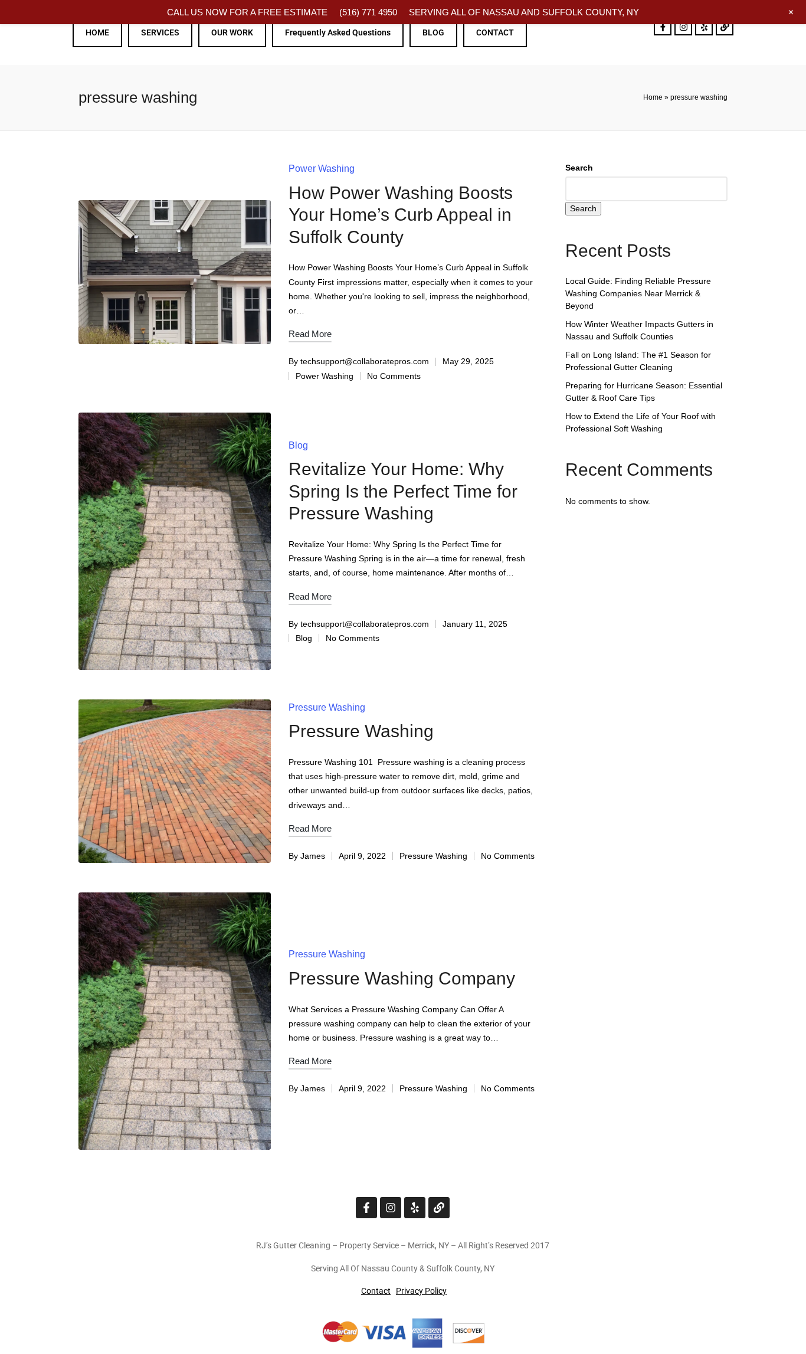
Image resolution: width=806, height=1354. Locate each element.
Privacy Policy (421, 1291)
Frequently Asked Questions (338, 32)
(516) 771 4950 (368, 12)
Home (653, 97)
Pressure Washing (327, 707)
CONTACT (495, 32)
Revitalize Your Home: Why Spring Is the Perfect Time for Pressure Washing (403, 491)
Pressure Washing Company (402, 978)
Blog (298, 445)
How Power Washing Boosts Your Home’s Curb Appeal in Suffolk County (401, 215)
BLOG (433, 32)
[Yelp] (704, 26)
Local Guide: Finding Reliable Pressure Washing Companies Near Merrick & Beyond (638, 293)
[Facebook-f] (662, 26)
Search (579, 167)
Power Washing (322, 168)
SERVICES (160, 32)
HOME (97, 32)
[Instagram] (683, 26)
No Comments (394, 376)
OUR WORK (232, 32)
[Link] (724, 26)
